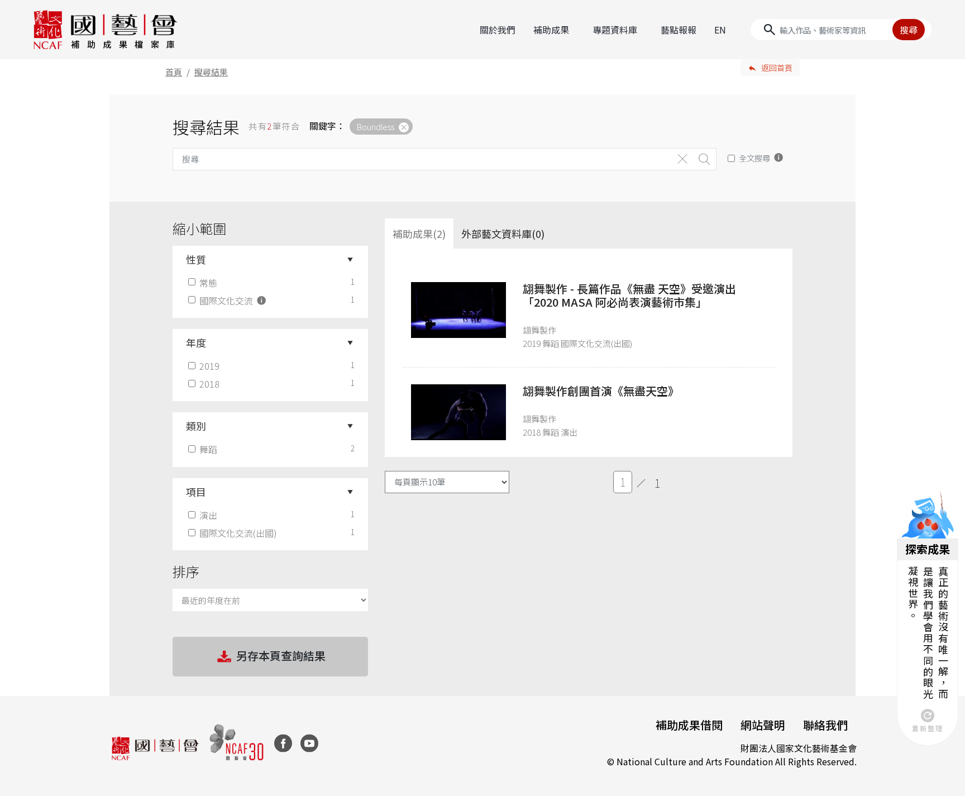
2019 (209, 366)
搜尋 (909, 29)
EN (720, 29)
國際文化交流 (227, 300)
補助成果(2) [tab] (419, 233)
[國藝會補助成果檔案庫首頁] (106, 29)
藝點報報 (678, 29)
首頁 (173, 72)
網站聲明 (763, 725)
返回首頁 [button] (776, 67)
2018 (209, 383)
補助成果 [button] (551, 29)
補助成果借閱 (689, 725)
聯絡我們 (825, 725)
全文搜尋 (754, 158)
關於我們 (497, 29)
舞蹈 (208, 449)
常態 (208, 282)
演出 (208, 515)
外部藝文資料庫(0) (502, 233)
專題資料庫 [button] (615, 29)
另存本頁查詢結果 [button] (281, 655)
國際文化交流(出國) (238, 533)
